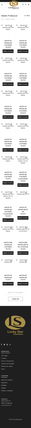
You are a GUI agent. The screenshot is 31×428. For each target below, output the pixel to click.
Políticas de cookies (7, 366)
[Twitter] (4, 345)
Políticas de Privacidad (7, 364)
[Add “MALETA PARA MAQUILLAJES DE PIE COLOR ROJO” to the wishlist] (25, 231)
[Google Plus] (7, 345)
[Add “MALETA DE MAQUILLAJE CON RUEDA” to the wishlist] (11, 30)
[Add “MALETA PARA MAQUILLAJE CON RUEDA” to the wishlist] (11, 231)
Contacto (3, 358)
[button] (8, 51)
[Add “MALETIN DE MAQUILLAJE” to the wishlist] (11, 264)
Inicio (2, 19)
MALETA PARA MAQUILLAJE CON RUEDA (8, 245)
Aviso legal (4, 356)
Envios (3, 369)
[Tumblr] (10, 345)
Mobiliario (4, 385)
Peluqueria (4, 377)
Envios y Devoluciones (7, 361)
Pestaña (3, 388)
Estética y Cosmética (7, 391)
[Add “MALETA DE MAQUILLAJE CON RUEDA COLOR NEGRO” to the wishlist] (25, 161)
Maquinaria (4, 383)
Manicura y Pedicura (7, 380)
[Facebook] (2, 344)
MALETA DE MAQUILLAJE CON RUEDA (8, 43)
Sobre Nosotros (5, 353)
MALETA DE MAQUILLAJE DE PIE (23, 209)
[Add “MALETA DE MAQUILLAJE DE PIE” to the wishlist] (25, 196)
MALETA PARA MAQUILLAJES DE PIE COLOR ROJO (23, 245)
